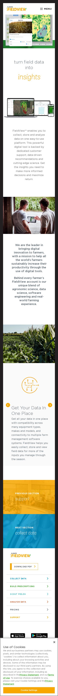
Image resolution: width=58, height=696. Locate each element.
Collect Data (18, 578)
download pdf (23, 566)
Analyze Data (18, 602)
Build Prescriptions (22, 586)
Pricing (14, 609)
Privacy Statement (29, 675)
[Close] (54, 642)
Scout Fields (18, 594)
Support (15, 617)
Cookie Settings (29, 690)
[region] (29, 667)
